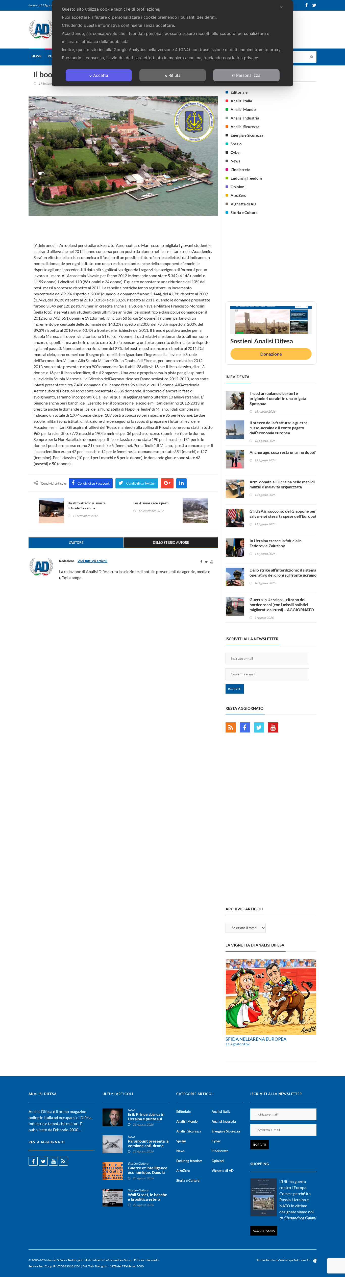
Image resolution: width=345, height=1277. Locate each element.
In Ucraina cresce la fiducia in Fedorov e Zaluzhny (276, 543)
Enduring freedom (246, 178)
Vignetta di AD (243, 204)
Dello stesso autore (171, 542)
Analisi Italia (241, 101)
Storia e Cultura (244, 212)
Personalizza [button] (248, 75)
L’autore (76, 542)
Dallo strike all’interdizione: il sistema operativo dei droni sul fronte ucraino (283, 572)
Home (36, 56)
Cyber (236, 152)
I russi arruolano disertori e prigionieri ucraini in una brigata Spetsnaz (278, 398)
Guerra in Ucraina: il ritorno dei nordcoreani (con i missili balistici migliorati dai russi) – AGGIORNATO (282, 604)
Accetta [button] (100, 75)
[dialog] (172, 43)
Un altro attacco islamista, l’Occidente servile (87, 505)
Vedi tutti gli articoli (92, 561)
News (235, 161)
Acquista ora (264, 1231)
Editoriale (239, 92)
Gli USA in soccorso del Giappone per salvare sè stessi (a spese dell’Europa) (283, 513)
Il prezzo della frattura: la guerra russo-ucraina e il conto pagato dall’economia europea (278, 427)
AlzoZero (239, 195)
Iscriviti (234, 689)
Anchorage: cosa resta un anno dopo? (283, 452)
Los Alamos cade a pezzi (151, 503)
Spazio (236, 143)
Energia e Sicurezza (247, 135)
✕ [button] (281, 7)
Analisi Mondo (243, 109)
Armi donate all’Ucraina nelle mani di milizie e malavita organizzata (282, 484)
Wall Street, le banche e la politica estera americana (147, 1199)
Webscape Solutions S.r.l (295, 1260)
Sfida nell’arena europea (256, 1039)
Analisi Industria (245, 118)
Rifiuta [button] (174, 75)
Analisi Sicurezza (245, 126)
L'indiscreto (241, 169)
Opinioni (238, 186)
